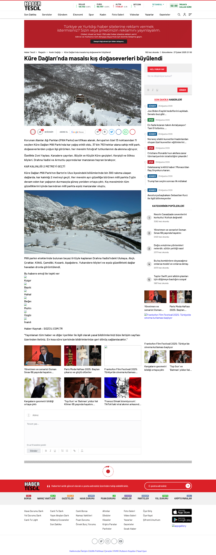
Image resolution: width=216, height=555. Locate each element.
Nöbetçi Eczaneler (59, 519)
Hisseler (127, 497)
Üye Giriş (147, 511)
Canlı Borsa (81, 511)
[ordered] (62, 451)
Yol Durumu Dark (32, 515)
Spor (91, 14)
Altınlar (106, 511)
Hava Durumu (87, 497)
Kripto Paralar (183, 497)
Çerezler (108, 551)
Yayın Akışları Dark (59, 515)
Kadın (103, 14)
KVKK (116, 551)
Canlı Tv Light (31, 519)
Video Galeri (130, 515)
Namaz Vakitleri (46, 497)
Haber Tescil (29, 52)
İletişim (84, 551)
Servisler (47, 14)
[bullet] (67, 451)
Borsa (27, 497)
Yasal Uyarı (142, 551)
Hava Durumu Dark (33, 511)
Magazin (42, 52)
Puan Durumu (108, 497)
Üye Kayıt (148, 515)
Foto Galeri (118, 14)
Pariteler (143, 497)
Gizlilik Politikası (96, 551)
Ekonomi (78, 14)
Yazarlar (149, 14)
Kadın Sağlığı (55, 52)
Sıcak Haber (130, 528)
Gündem (62, 14)
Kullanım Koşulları (128, 551)
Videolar (134, 14)
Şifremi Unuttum (151, 519)
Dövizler (106, 515)
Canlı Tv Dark (56, 511)
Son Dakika (30, 14)
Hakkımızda (74, 551)
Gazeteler (165, 14)
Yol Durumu (161, 497)
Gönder (33, 450)
